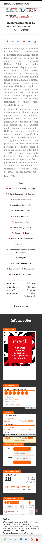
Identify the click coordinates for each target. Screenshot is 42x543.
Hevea (17, 233)
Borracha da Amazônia (22, 199)
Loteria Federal (11, 385)
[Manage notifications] (36, 511)
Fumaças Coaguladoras (22, 227)
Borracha (31, 194)
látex (27, 233)
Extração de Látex (22, 222)
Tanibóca (28, 274)
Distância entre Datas (13, 498)
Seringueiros (29, 269)
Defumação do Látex (22, 211)
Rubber (22, 244)
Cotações (8, 412)
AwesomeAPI (13, 435)
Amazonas (13, 188)
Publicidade (9, 329)
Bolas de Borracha (15, 194)
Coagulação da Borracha (21, 205)
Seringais (22, 258)
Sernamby (16, 274)
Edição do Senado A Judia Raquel (12, 290)
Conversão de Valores (13, 444)
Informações (21, 320)
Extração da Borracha (21, 216)
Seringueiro (14, 269)
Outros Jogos (30, 408)
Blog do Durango (28, 188)
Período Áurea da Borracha (22, 238)
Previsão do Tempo (12, 471)
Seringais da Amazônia (22, 263)
